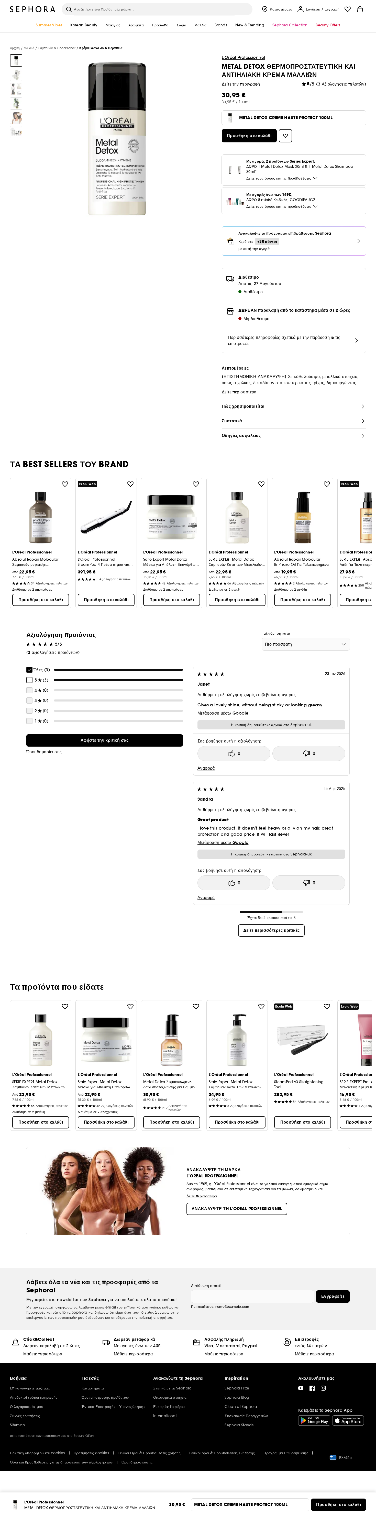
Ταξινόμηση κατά (276, 633)
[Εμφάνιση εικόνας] (16, 60)
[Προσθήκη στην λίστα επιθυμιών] (65, 484)
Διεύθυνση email (205, 1285)
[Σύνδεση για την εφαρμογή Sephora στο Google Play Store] (314, 1420)
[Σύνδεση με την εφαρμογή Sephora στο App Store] (348, 1420)
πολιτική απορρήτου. (156, 1317)
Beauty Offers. (84, 1436)
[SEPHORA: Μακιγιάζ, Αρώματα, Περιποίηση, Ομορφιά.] (33, 9)
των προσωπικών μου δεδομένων (76, 1317)
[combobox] (306, 644)
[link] (104, 740)
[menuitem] (276, 9)
